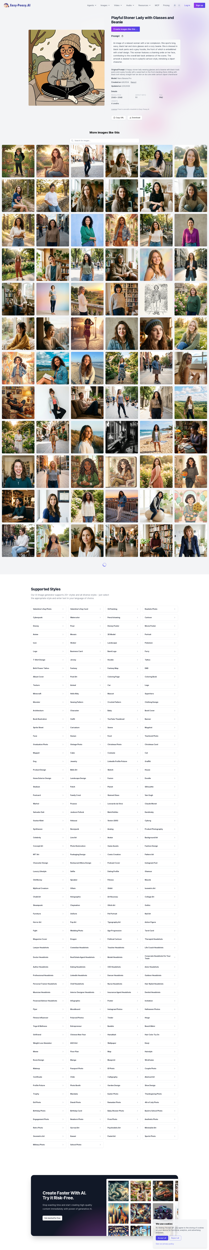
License (114, 109)
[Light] (179, 5)
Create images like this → (125, 29)
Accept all (162, 1238)
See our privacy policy (165, 1244)
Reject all (175, 1238)
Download (136, 118)
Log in (187, 5)
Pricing (166, 5)
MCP (157, 5)
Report (133, 82)
